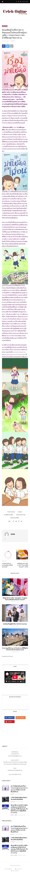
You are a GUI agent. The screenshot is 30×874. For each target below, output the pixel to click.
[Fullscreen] (23, 681)
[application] (15, 677)
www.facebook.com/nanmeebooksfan (15, 354)
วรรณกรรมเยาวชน (20, 514)
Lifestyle (5, 26)
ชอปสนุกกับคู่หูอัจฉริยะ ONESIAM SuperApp (15, 624)
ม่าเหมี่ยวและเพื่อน (8, 514)
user (13, 534)
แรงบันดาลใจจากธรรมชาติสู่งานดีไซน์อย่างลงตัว (7, 565)
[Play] (6, 681)
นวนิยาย (20, 511)
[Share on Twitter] (8, 46)
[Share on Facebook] (4, 46)
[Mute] (21, 681)
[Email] (21, 521)
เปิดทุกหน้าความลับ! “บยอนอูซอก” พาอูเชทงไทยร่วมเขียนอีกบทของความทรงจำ (15, 598)
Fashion (13, 801)
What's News (14, 815)
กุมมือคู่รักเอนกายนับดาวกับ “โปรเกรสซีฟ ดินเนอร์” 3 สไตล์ (22, 565)
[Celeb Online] (15, 12)
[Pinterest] (19, 521)
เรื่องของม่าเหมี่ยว (14, 517)
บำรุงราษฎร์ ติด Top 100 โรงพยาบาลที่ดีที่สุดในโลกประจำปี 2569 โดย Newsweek (15, 649)
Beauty (12, 794)
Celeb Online (11, 511)
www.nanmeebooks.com (19, 352)
